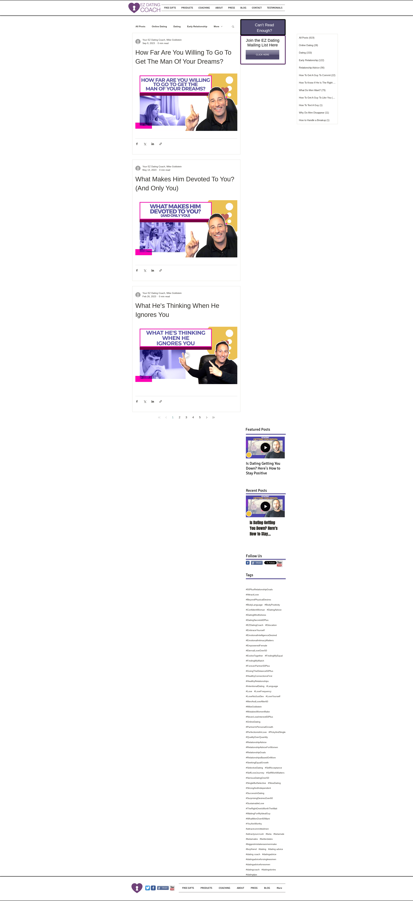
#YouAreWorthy (254, 823)
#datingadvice (269, 854)
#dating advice (275, 849)
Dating (177, 26)
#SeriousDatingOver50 (257, 778)
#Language (272, 686)
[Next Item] (279, 506)
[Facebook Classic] (248, 563)
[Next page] (207, 417)
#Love (249, 691)
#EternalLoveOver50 (256, 650)
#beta (269, 834)
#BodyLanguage (254, 604)
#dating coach (253, 854)
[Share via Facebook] (136, 143)
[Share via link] (160, 143)
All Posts (140, 26)
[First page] (159, 417)
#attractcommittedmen (257, 829)
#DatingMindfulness (256, 615)
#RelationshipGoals (256, 752)
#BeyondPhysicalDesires (258, 599)
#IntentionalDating (255, 686)
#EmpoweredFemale (256, 645)
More (216, 26)
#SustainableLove (255, 803)
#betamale (278, 834)
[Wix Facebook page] (153, 888)
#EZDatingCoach (254, 625)
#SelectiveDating (254, 767)
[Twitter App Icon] (147, 888)
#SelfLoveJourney (255, 772)
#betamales (252, 839)
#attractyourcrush (255, 834)
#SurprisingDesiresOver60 (259, 798)
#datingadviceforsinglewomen (261, 859)
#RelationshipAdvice (256, 742)
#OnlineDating (253, 721)
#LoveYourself (273, 696)
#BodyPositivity (272, 604)
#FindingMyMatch (255, 660)
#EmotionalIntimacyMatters (260, 640)
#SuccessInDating (255, 793)
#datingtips (251, 874)
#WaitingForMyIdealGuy (258, 813)
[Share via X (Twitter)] (144, 143)
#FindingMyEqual (274, 655)
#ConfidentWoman (255, 609)
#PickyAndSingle (277, 732)
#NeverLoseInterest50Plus (259, 716)
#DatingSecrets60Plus (257, 620)
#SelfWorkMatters (275, 772)
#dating (262, 849)
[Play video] (186, 355)
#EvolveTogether (254, 655)
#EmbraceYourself (255, 630)
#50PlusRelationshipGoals (259, 589)
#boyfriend (251, 849)
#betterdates (266, 839)
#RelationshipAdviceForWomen (262, 747)
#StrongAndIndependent (258, 788)
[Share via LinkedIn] (152, 143)
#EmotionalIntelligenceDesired (261, 635)
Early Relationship (197, 26)
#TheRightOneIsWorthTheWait (261, 808)
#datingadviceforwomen (258, 864)
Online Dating (159, 26)
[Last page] (213, 417)
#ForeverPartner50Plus (258, 666)
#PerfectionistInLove (256, 732)
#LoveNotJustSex (255, 696)
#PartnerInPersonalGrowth (259, 727)
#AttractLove (252, 594)
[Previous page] (166, 417)
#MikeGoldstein (254, 706)
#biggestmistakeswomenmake (261, 844)
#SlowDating (274, 783)
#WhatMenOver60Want (258, 818)
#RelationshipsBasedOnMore (261, 757)
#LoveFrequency (262, 691)
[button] (187, 8)
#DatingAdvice (274, 609)
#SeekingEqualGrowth (257, 762)
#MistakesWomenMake (258, 711)
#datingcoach (253, 869)
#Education (271, 625)
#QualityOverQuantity (257, 737)
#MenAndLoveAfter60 (257, 701)
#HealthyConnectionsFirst (259, 676)
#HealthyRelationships (257, 681)
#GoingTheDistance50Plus (259, 671)
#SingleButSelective (256, 783)
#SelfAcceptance (273, 767)
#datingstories (269, 869)
